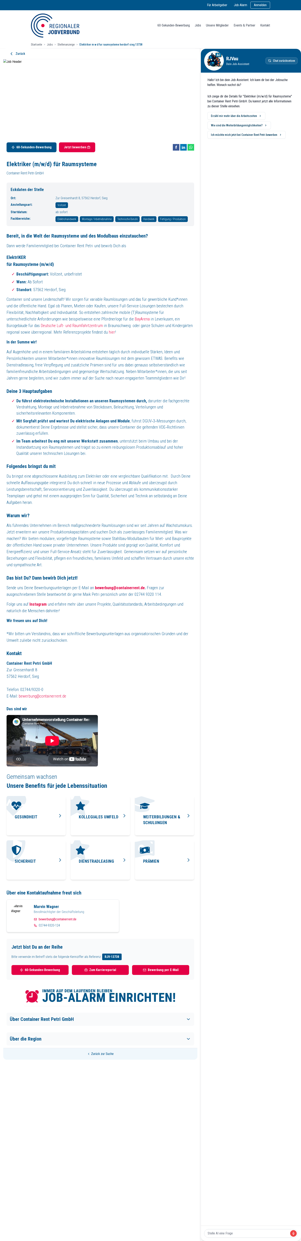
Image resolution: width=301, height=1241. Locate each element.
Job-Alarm (240, 5)
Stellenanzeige (66, 44)
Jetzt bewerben (75, 147)
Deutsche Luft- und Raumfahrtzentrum (72, 325)
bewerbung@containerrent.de (42, 696)
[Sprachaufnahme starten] (293, 1233)
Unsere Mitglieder (217, 25)
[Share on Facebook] (176, 147)
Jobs (198, 25)
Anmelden (260, 5)
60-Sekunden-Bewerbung (173, 25)
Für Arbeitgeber (217, 5)
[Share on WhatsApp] (191, 147)
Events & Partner (244, 25)
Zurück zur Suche (102, 1054)
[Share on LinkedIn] (183, 147)
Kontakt (265, 25)
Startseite (36, 44)
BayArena (142, 319)
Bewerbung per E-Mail (163, 970)
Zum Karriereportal (102, 970)
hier (112, 332)
